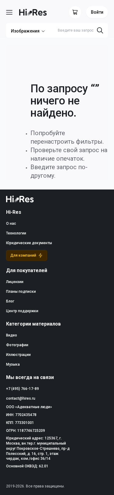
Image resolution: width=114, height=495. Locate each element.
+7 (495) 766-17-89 (22, 389)
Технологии (16, 233)
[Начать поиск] (100, 30)
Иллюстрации (18, 355)
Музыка (13, 364)
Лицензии (14, 282)
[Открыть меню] (9, 12)
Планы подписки (21, 291)
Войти (97, 12)
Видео (11, 335)
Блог (10, 301)
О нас (11, 223)
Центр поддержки (22, 311)
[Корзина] (75, 12)
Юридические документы (29, 243)
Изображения (25, 31)
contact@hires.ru (20, 398)
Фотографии (17, 345)
